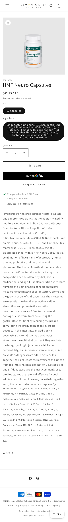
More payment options (34, 184)
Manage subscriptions (34, 515)
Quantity (7, 145)
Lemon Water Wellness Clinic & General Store (32, 501)
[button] (7, 6)
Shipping (6, 98)
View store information (20, 203)
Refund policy (36, 505)
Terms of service (26, 511)
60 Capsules (14, 110)
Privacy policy (53, 505)
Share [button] (9, 452)
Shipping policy (45, 511)
